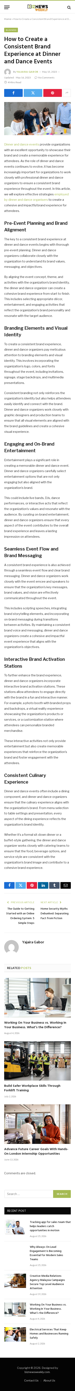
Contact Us (31, 1380)
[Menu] (7, 7)
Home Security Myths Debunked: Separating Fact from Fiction (55, 913)
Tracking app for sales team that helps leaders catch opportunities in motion (50, 1226)
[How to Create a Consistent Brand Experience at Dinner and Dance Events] (37, 118)
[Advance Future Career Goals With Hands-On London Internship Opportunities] (37, 1124)
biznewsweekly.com (37, 1372)
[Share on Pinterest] (52, 93)
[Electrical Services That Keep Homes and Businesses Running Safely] (15, 1334)
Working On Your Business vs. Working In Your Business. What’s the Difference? (35, 1025)
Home (7, 18)
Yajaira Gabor (27, 71)
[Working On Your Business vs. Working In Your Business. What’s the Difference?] (37, 997)
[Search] (68, 7)
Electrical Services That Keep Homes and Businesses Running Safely (49, 1333)
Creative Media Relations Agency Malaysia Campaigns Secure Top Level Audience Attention (47, 1282)
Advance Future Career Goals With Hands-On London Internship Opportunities (36, 1152)
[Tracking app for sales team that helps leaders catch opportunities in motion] (15, 1227)
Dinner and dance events (21, 144)
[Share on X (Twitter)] (33, 93)
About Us (49, 1380)
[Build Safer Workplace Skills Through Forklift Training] (37, 1061)
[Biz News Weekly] (37, 7)
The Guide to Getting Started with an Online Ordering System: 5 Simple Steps (20, 916)
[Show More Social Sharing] (67, 93)
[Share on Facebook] (13, 93)
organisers (40, 200)
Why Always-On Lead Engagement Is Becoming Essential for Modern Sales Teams (46, 1253)
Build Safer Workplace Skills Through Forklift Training (32, 1088)
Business (11, 30)
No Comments (46, 77)
